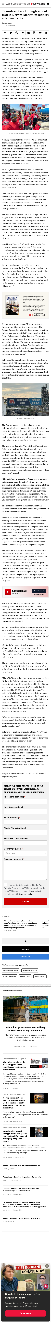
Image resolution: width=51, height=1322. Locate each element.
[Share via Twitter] (11, 32)
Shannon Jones (7, 23)
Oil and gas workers (30, 970)
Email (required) (11, 818)
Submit (25, 901)
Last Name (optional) (13, 807)
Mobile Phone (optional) (15, 828)
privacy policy (27, 894)
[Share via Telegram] (23, 32)
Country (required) (12, 849)
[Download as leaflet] (34, 32)
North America (40, 976)
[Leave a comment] (40, 32)
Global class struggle (10, 970)
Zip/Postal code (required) (16, 838)
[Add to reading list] (46, 32)
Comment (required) (13, 859)
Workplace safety (9, 976)
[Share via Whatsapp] (17, 32)
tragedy (5, 541)
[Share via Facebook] (5, 32)
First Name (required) (14, 797)
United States (25, 976)
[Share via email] (28, 32)
